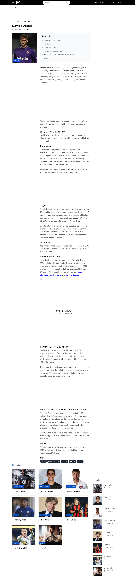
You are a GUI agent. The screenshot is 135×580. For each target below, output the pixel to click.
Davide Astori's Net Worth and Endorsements (59, 55)
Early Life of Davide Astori (52, 40)
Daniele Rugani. (72, 275)
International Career (50, 47)
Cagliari (80, 461)
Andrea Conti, (56, 275)
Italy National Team (53, 461)
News (119, 2)
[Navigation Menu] (13, 2)
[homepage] (18, 2)
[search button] (67, 2)
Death (46, 58)
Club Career (48, 44)
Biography (111, 2)
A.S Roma (64, 461)
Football (43, 461)
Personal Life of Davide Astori (53, 51)
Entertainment (100, 2)
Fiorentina (72, 461)
